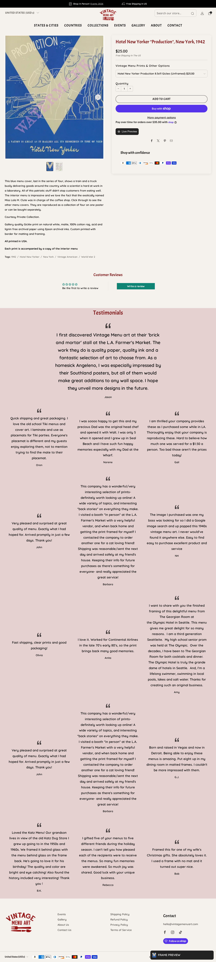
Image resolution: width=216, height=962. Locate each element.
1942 (13, 256)
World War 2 (88, 256)
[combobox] (175, 13)
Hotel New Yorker (29, 256)
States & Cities (46, 25)
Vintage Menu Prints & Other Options (143, 65)
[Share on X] (158, 141)
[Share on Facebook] (152, 141)
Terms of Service (121, 930)
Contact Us (64, 930)
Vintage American (67, 256)
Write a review (136, 286)
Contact (174, 25)
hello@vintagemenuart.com (180, 924)
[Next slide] (98, 97)
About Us (63, 924)
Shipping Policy (120, 914)
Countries (73, 25)
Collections (98, 25)
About (156, 25)
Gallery (138, 25)
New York (48, 256)
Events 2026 (96, 3)
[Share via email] (171, 141)
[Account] (202, 13)
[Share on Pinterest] (165, 141)
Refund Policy (119, 919)
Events (120, 25)
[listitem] (86, 4)
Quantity (122, 83)
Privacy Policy (119, 924)
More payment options (161, 117)
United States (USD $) (19, 12)
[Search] (192, 13)
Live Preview (129, 131)
